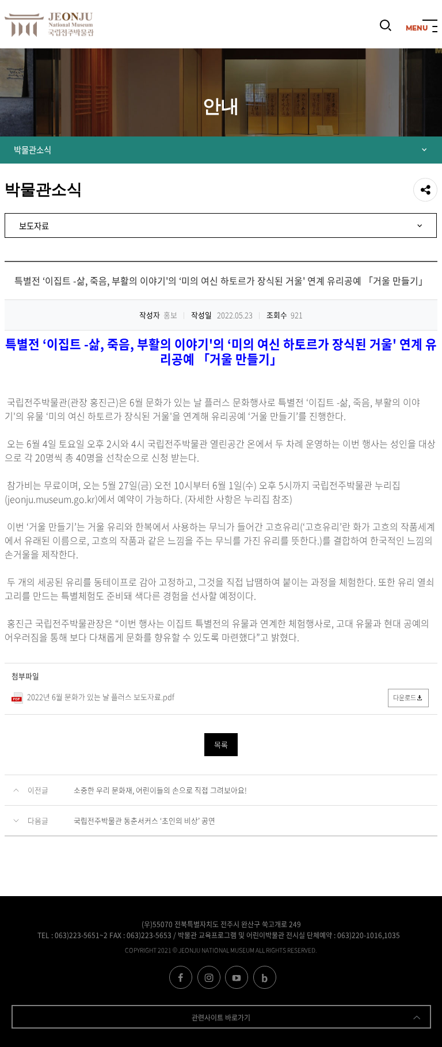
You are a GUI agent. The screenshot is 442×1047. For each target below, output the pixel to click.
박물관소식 (32, 149)
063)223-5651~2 (81, 935)
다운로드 (404, 698)
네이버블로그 (264, 977)
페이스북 (180, 977)
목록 (221, 744)
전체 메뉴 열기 (429, 27)
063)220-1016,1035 (368, 935)
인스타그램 (208, 977)
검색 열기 (385, 30)
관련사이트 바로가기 (221, 1017)
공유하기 (425, 190)
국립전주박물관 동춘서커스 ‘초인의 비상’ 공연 (144, 820)
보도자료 (34, 225)
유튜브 (236, 977)
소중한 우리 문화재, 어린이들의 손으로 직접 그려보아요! (160, 789)
